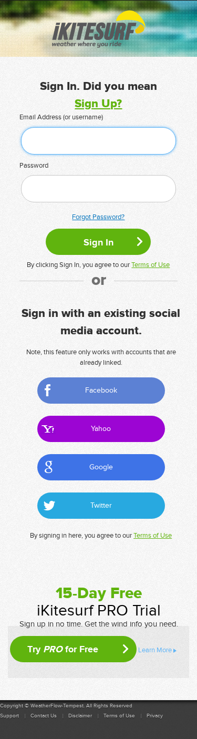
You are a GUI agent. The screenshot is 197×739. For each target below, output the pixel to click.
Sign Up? (98, 104)
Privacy (155, 716)
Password (33, 165)
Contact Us (43, 716)
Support (9, 716)
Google (101, 467)
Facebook (101, 390)
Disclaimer (80, 716)
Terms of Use (150, 265)
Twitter (101, 505)
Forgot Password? (98, 217)
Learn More (155, 650)
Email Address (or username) (61, 117)
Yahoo (101, 428)
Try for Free (62, 649)
